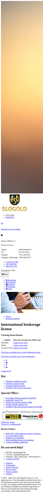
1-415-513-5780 (12, 262)
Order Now (5, 422)
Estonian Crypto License (15, 383)
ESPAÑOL (10, 217)
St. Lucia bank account (14, 436)
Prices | (8, 316)
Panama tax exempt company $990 (19, 402)
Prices (12, 422)
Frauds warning (12, 472)
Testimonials (10, 465)
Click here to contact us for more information (18, 356)
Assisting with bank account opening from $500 (24, 407)
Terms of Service (12, 467)
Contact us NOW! (12, 459)
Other (9, 289)
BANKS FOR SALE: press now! (18, 388)
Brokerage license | (13, 319)
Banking (11, 285)
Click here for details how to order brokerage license (20, 352)
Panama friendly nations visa (16, 405)
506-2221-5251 (11, 266)
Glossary (9, 474)
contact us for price (20, 343)
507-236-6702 (11, 264)
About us (9, 463)
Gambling (12, 282)
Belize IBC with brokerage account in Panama (23, 434)
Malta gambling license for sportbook (20, 440)
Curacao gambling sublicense (17, 442)
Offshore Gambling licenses (16, 381)
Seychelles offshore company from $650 (21, 398)
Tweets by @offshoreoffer (11, 424)
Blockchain (11, 280)
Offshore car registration (15, 438)
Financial (11, 287)
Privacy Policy (11, 470)
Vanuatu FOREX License (15, 386)
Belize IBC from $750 (14, 400)
